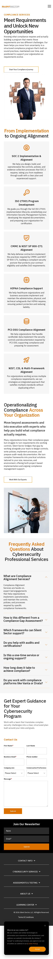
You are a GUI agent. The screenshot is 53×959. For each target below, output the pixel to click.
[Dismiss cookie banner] (45, 926)
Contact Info (25, 860)
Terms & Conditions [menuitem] (26, 917)
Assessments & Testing (25, 883)
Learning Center (25, 905)
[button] (49, 6)
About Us (25, 893)
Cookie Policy (32, 944)
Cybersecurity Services (25, 871)
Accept (37, 949)
